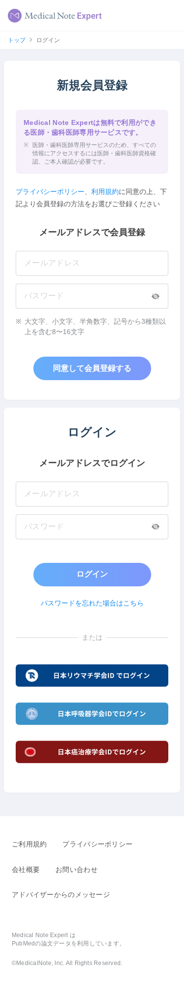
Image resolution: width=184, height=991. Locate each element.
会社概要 (26, 869)
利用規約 (105, 191)
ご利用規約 (29, 844)
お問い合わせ (76, 869)
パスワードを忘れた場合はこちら (92, 603)
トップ (17, 40)
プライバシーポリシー (50, 191)
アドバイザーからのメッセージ (61, 894)
